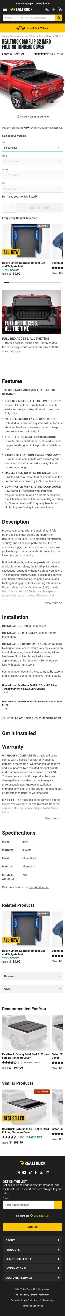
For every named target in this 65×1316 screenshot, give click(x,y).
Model (5, 169)
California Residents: (25, 887)
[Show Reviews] (48, 54)
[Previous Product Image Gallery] (3, 85)
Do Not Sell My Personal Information (32, 1295)
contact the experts (51, 671)
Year (4, 142)
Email (6, 1198)
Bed (4, 183)
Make (4, 156)
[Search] (58, 18)
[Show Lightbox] (32, 84)
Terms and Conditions (32, 1306)
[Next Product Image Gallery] (62, 85)
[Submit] (58, 1205)
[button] (32, 1240)
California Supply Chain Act (24, 1300)
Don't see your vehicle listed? (19, 196)
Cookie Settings (47, 1300)
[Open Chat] (47, 9)
